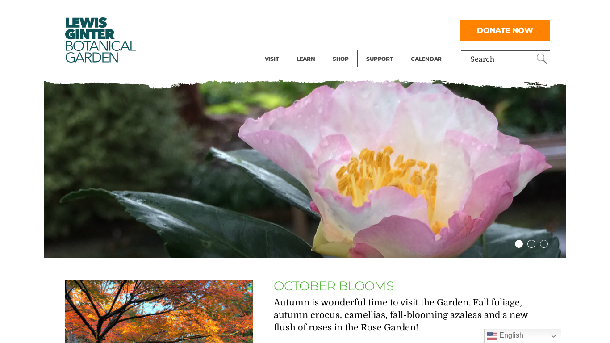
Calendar (426, 58)
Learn (306, 58)
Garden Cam (317, 29)
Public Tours (317, 12)
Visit (272, 58)
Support (379, 58)
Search (482, 59)
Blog (303, 47)
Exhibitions (284, 47)
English (510, 335)
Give (373, 29)
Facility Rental (289, 12)
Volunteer (382, 47)
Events (276, 29)
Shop (341, 58)
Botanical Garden (100, 40)
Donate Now (505, 30)
